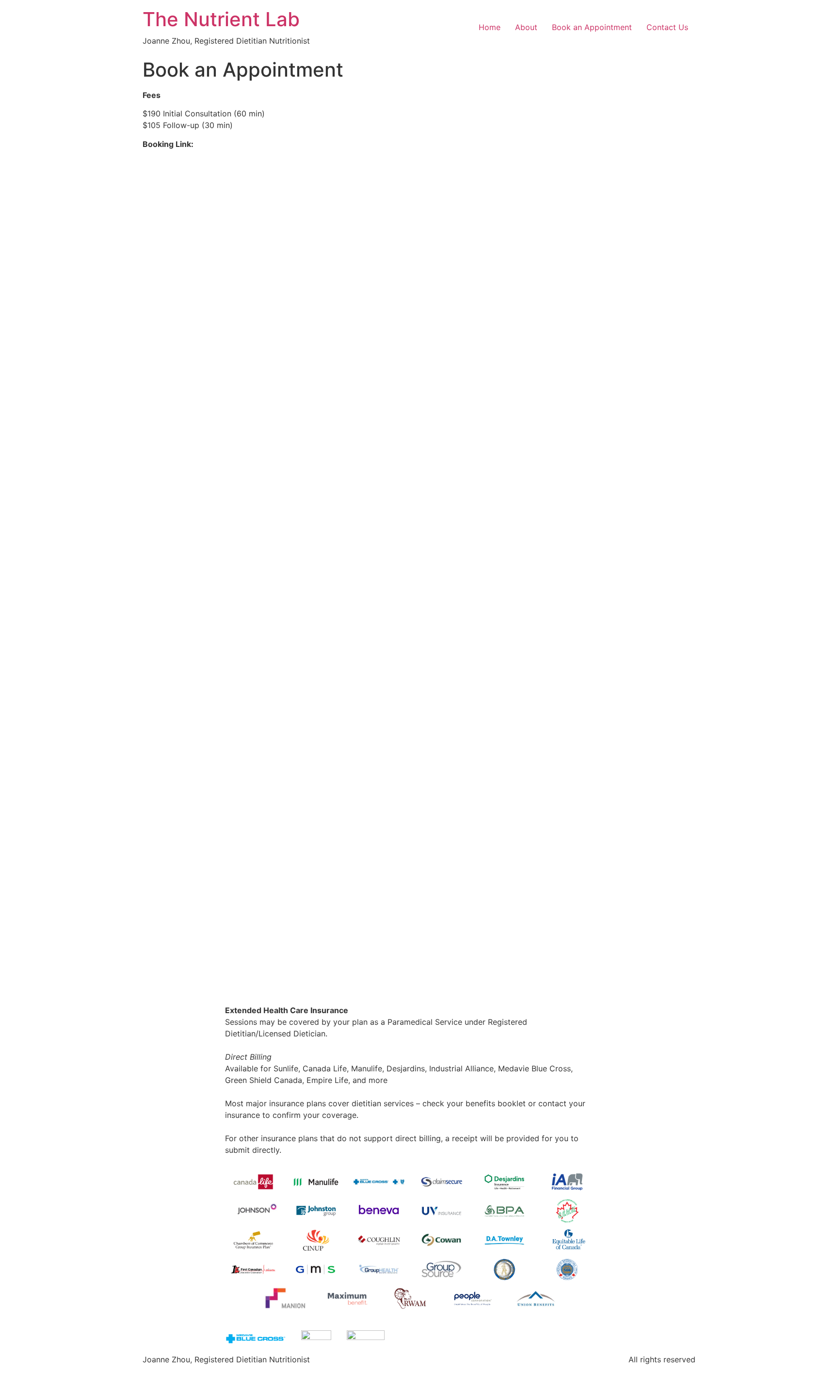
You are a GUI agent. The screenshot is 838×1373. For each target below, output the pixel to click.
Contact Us (667, 27)
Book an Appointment (592, 27)
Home (489, 27)
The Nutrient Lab (221, 19)
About (526, 27)
